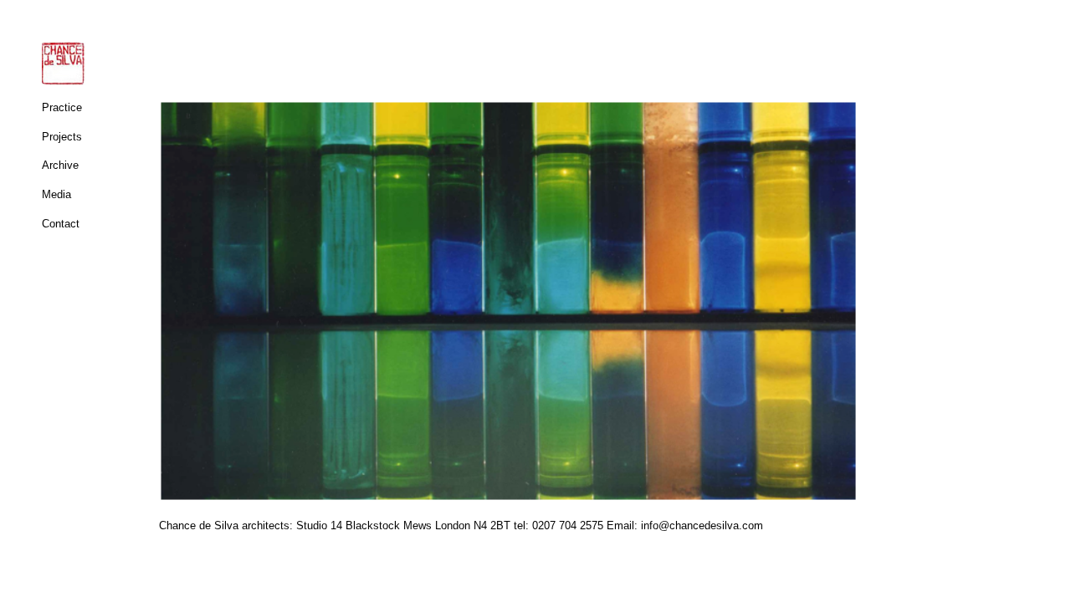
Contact (60, 223)
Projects (62, 136)
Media (56, 194)
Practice (62, 107)
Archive (60, 165)
